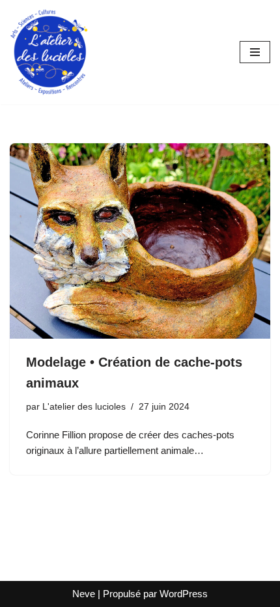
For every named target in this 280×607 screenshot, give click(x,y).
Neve (83, 593)
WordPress (184, 593)
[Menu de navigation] (255, 52)
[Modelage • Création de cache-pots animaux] (140, 241)
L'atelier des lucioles (84, 407)
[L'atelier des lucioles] (49, 52)
